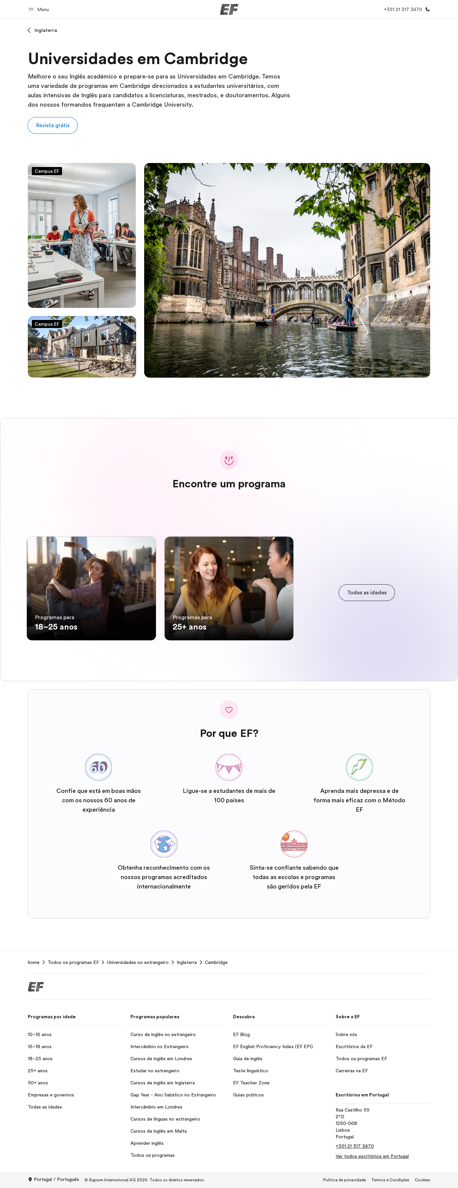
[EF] (229, 9)
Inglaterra (46, 30)
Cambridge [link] (216, 962)
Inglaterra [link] (187, 962)
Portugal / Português (56, 1179)
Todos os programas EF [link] (73, 962)
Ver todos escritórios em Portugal (372, 1156)
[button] (40, 9)
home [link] (34, 962)
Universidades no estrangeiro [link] (138, 962)
